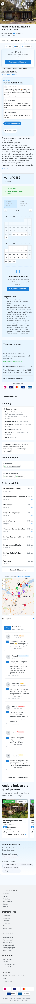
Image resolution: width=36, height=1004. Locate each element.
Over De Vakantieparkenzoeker (13, 976)
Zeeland (5, 896)
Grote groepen (8, 928)
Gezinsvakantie (8, 937)
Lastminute (6, 962)
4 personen (6, 918)
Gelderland (6, 899)
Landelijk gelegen (9, 948)
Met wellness (7, 942)
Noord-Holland (8, 901)
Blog (4, 978)
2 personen (6, 915)
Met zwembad (8, 940)
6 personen (6, 921)
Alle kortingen (7, 959)
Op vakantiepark (8, 945)
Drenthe (5, 907)
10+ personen (7, 926)
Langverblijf (7, 967)
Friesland (6, 894)
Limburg (5, 904)
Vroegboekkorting (9, 964)
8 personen (6, 923)
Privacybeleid (7, 981)
